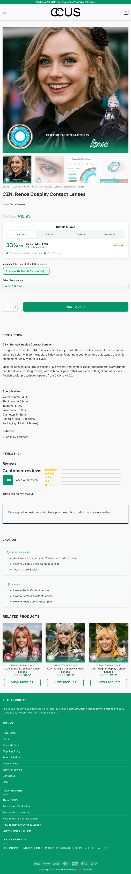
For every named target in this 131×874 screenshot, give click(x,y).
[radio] (26, 271)
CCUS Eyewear (17, 204)
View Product (22, 682)
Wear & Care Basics (25, 569)
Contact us (9, 775)
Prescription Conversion (17, 812)
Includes (7, 264)
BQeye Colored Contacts (17, 830)
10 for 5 (109, 234)
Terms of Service (12, 769)
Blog (5, 781)
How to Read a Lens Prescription (33, 601)
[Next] (122, 90)
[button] (5, 12)
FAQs (6, 738)
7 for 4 (80, 234)
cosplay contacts (17, 437)
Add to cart (75, 306)
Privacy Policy (10, 763)
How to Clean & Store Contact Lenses (36, 563)
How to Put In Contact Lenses (31, 590)
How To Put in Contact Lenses (20, 818)
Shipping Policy (11, 751)
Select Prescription (13, 280)
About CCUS (10, 800)
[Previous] (9, 90)
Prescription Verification (16, 806)
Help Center (9, 732)
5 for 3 (51, 234)
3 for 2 (21, 234)
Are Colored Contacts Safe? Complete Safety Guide (45, 558)
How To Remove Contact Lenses (22, 824)
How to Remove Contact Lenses (33, 596)
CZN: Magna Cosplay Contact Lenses (108, 670)
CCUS (6, 186)
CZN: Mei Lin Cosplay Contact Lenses (22, 670)
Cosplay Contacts (25, 186)
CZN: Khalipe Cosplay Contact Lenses (65, 670)
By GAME (46, 186)
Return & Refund (12, 757)
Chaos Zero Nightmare (69, 186)
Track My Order (11, 745)
